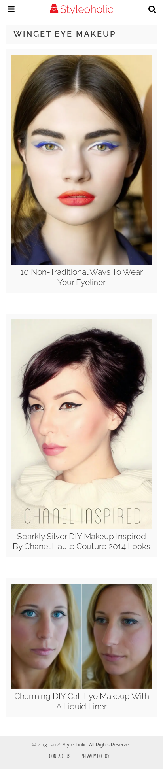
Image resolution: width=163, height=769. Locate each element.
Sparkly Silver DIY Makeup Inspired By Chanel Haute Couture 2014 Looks (81, 541)
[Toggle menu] (11, 10)
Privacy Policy (95, 755)
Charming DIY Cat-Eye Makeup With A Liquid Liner (81, 701)
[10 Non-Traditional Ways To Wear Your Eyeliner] (81, 262)
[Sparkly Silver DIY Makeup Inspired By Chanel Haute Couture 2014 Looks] (81, 527)
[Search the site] (152, 10)
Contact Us (59, 755)
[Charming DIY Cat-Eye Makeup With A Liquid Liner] (81, 687)
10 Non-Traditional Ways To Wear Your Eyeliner (81, 277)
